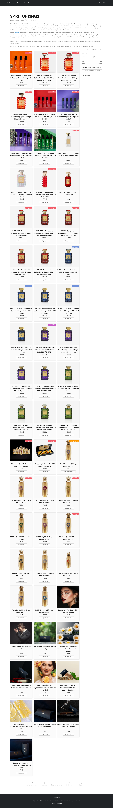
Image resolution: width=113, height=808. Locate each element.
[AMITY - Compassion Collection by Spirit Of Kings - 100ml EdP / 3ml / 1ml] (45, 256)
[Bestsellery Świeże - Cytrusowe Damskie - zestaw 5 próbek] (45, 672)
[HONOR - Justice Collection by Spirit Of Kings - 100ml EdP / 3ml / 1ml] (21, 334)
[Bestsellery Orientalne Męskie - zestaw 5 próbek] (68, 711)
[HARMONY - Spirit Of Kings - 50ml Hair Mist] (68, 179)
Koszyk (81, 785)
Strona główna (14, 20)
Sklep (19, 3)
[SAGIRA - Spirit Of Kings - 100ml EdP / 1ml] (45, 560)
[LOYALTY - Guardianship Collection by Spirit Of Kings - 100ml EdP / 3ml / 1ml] (45, 373)
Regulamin (35, 800)
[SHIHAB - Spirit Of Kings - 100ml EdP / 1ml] (68, 560)
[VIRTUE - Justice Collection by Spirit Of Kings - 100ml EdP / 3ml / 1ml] (45, 295)
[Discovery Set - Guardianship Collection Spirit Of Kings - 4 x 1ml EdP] (21, 140)
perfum (16, 33)
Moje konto (44, 785)
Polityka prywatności (45, 800)
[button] (9, 3)
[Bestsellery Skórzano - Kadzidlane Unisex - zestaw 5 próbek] (21, 750)
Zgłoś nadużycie (76, 800)
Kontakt (26, 3)
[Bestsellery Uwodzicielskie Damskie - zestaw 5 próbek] (21, 672)
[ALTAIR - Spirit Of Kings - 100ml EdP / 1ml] (45, 487)
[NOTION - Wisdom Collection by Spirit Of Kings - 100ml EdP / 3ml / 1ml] (68, 373)
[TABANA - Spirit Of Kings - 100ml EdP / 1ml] (21, 597)
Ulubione (69, 785)
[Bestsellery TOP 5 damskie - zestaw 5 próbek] (68, 597)
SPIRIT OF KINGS (31, 20)
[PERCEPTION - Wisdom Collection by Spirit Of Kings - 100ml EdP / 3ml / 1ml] (68, 412)
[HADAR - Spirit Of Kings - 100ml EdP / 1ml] (45, 524)
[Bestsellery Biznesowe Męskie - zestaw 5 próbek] (45, 711)
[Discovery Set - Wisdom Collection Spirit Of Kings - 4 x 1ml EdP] (45, 140)
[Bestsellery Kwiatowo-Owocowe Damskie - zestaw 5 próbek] (68, 633)
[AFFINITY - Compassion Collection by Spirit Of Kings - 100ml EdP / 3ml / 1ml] (21, 256)
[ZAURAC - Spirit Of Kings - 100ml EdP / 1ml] (45, 597)
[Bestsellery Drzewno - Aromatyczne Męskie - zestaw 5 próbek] (68, 672)
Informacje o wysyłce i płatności (61, 800)
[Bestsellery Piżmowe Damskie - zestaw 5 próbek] (45, 633)
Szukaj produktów (31, 785)
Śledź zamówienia (56, 785)
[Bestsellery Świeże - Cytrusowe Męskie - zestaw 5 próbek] (21, 711)
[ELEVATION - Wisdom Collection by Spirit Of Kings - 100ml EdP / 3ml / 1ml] (21, 412)
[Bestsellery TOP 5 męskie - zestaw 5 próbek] (21, 633)
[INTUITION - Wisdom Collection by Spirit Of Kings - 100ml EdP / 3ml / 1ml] (45, 412)
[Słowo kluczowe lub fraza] (83, 70)
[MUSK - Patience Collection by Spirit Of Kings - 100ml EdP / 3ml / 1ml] (21, 179)
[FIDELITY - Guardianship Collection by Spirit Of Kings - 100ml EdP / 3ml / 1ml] (68, 334)
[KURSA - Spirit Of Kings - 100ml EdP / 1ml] (21, 560)
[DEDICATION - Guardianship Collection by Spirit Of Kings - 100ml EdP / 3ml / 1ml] (21, 373)
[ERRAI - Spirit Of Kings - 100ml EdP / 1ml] (21, 524)
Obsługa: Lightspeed (56, 803)
